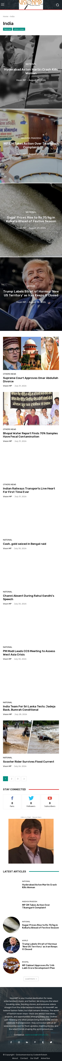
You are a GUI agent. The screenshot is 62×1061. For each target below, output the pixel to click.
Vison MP (7, 548)
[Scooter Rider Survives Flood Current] (31, 737)
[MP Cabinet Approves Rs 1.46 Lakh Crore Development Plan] (11, 965)
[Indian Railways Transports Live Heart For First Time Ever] (31, 464)
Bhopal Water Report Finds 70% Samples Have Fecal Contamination (30, 435)
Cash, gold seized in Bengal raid (24, 544)
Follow (31, 796)
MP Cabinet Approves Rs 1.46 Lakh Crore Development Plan (38, 966)
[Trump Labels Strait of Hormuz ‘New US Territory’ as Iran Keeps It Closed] (31, 294)
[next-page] (24, 778)
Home (5, 16)
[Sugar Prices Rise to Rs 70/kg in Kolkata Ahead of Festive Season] (31, 220)
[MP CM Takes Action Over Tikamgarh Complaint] (31, 146)
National (7, 29)
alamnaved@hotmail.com (36, 1035)
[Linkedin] (27, 1042)
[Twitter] (51, 1042)
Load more (30, 979)
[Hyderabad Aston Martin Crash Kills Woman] (31, 72)
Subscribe (50, 796)
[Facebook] (11, 1042)
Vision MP (7, 386)
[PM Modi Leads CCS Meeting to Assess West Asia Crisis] (31, 626)
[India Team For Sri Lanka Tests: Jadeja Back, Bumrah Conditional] (31, 681)
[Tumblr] (43, 1042)
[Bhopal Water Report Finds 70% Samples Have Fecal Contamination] (31, 408)
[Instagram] (19, 1042)
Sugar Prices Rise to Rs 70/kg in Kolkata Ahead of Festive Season (40, 926)
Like (12, 796)
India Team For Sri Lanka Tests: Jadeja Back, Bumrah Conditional (29, 708)
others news (19, 29)
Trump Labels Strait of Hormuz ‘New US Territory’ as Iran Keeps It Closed (39, 947)
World (31, 286)
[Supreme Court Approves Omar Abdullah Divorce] (31, 353)
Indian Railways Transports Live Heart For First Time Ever (29, 490)
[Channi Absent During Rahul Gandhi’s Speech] (31, 571)
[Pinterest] (35, 1042)
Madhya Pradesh (31, 138)
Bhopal (25, 962)
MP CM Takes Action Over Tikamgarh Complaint (36, 906)
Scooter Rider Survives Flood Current (28, 761)
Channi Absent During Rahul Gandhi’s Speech (28, 597)
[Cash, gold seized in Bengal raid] (31, 519)
